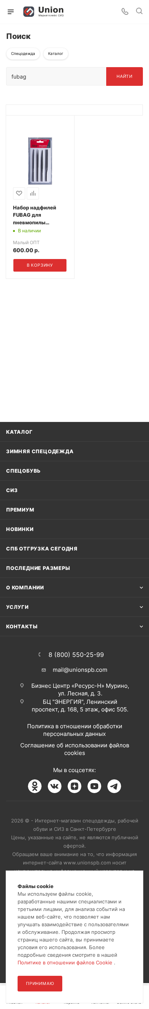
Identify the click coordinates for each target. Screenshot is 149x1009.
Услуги (17, 607)
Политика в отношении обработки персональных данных (74, 730)
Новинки (20, 529)
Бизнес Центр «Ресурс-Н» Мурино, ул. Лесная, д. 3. (80, 689)
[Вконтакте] (55, 786)
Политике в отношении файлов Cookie (66, 962)
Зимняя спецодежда (40, 451)
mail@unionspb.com (80, 669)
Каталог (19, 432)
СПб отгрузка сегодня (42, 549)
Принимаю (40, 983)
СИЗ (12, 490)
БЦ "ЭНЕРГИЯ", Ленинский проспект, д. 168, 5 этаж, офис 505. (80, 705)
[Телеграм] (114, 786)
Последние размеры (38, 568)
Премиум (20, 510)
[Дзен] (74, 786)
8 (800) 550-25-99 (76, 655)
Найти (125, 76)
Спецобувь (23, 471)
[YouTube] (94, 786)
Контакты (21, 626)
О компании (25, 587)
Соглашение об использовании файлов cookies (74, 749)
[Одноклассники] (35, 786)
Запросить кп (143, 62)
